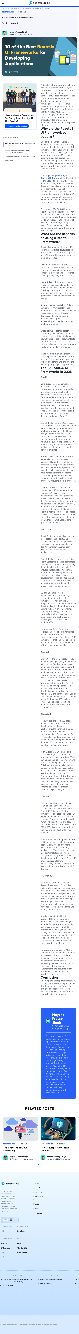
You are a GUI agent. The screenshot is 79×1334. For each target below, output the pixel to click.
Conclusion (9, 160)
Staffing (4, 1243)
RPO (2, 1257)
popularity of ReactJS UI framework (54, 177)
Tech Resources (8, 11)
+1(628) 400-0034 (46, 1283)
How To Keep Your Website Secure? (55, 1149)
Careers (36, 1208)
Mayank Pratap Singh (58, 1019)
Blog (19, 1243)
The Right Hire (22, 1248)
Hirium (3, 1231)
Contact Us (37, 1213)
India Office (17, 1276)
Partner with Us (38, 1198)
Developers (21, 1231)
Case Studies (22, 1252)
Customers (37, 1192)
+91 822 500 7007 (8, 1285)
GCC (2, 1252)
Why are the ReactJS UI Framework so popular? (20, 145)
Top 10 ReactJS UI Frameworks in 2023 (20, 156)
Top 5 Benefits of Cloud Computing (15, 1149)
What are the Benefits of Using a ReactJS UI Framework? (17, 151)
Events (36, 1204)
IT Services (5, 1248)
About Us (37, 1188)
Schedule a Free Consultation (17, 126)
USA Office (55, 1276)
